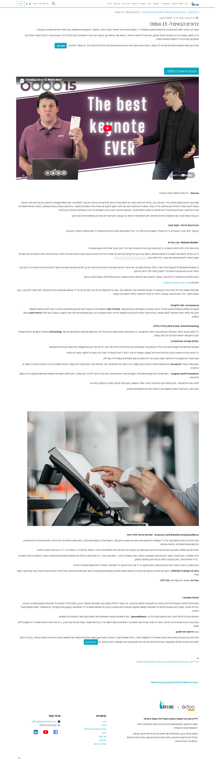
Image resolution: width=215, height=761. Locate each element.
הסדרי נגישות (100, 744)
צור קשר (102, 736)
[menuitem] (186, 3)
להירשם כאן (90, 642)
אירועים (102, 740)
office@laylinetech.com (44, 721)
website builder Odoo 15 (175, 282)
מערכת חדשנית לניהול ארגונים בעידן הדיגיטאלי (164, 12)
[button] (53, 3)
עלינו (104, 725)
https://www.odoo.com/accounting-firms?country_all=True (167, 661)
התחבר (20, 3)
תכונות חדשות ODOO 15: (181, 71)
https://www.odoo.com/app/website (131, 257)
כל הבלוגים (194, 12)
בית (104, 721)
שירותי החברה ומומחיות (95, 729)
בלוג (104, 732)
